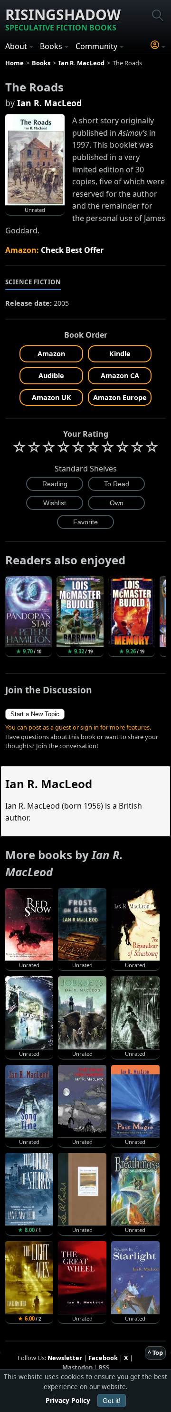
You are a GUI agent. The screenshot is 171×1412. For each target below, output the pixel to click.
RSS (104, 1367)
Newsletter (65, 1357)
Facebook (103, 1357)
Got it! (112, 1400)
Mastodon (77, 1367)
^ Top (155, 1352)
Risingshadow (63, 19)
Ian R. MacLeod (49, 103)
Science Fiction (33, 282)
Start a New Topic (34, 714)
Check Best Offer (72, 250)
